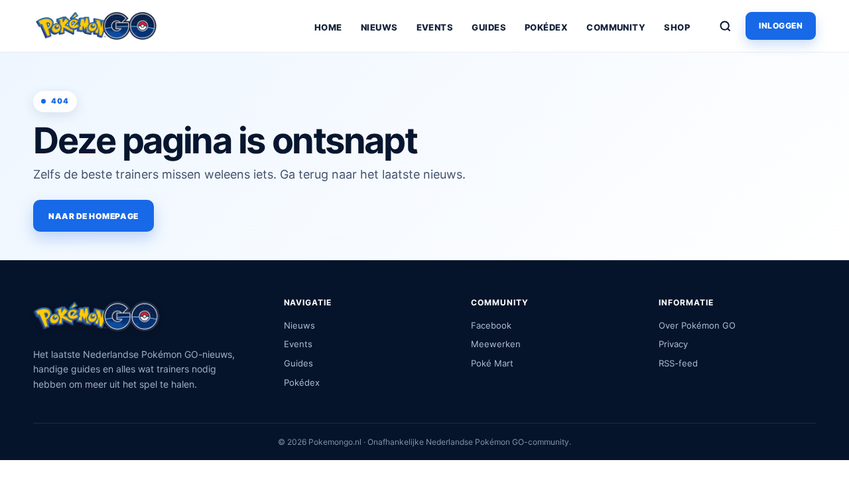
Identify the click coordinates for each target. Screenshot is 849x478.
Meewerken (496, 344)
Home (328, 27)
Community (615, 27)
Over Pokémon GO (697, 325)
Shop (677, 27)
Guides (489, 27)
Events (435, 27)
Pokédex (546, 27)
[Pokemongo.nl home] (96, 26)
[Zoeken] (725, 26)
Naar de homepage (93, 216)
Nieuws (379, 27)
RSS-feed (678, 363)
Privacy (673, 344)
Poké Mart (492, 363)
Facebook (491, 325)
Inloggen (781, 26)
